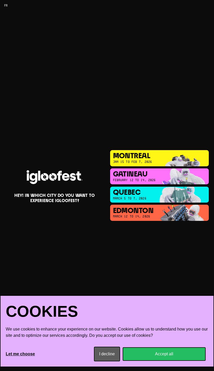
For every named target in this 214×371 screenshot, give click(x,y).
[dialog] (107, 331)
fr (6, 5)
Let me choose (20, 354)
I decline (107, 354)
